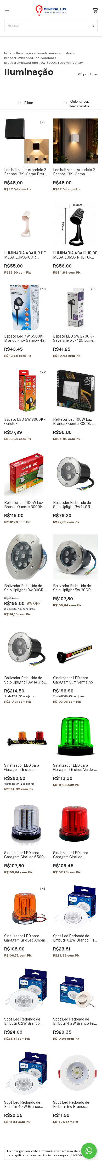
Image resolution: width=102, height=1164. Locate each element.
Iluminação (24, 53)
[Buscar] (92, 25)
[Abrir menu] (6, 10)
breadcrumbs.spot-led (54, 53)
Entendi (76, 1155)
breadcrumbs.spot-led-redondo (29, 58)
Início (8, 53)
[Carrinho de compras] (95, 10)
